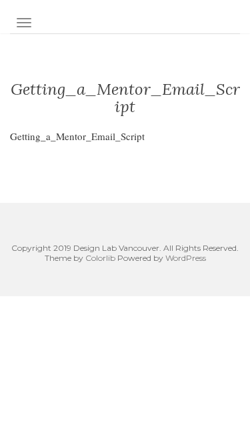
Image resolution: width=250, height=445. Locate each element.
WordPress (185, 258)
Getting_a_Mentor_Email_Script (77, 136)
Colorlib (100, 258)
